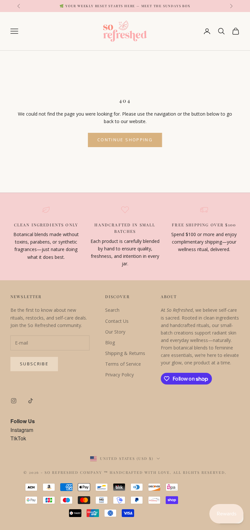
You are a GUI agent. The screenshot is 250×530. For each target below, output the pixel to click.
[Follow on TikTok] (30, 401)
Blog (110, 342)
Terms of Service (123, 364)
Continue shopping (125, 140)
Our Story (115, 332)
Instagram (21, 430)
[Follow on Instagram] (13, 401)
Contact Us (117, 321)
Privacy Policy (119, 375)
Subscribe (34, 364)
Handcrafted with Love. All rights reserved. (168, 472)
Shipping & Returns (125, 353)
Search (112, 310)
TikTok (18, 438)
